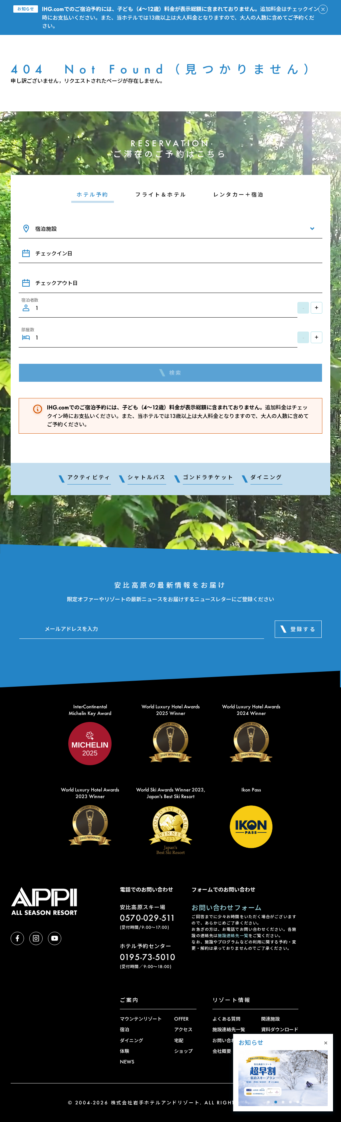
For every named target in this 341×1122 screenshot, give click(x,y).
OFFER (181, 1019)
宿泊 (124, 1029)
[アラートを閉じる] (323, 9)
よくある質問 (226, 1019)
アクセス (183, 1029)
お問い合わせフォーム (226, 907)
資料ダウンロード (279, 1029)
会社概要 (221, 1051)
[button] (268, 1102)
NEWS (127, 1061)
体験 (124, 1051)
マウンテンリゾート (141, 1019)
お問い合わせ (226, 1040)
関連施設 (270, 1019)
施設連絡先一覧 (233, 935)
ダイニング (131, 1040)
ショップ (183, 1051)
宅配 (178, 1040)
